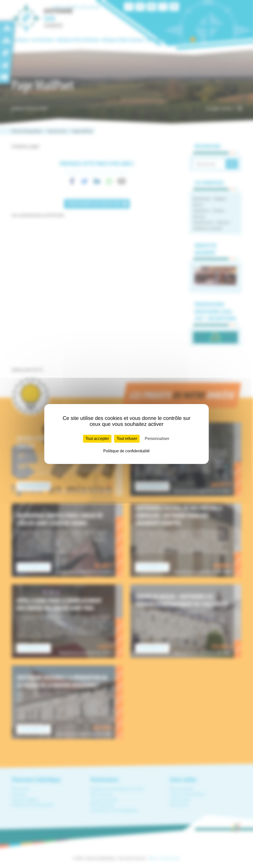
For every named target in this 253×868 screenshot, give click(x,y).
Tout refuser (127, 438)
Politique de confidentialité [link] (126, 451)
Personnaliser (157, 438)
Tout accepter (97, 438)
